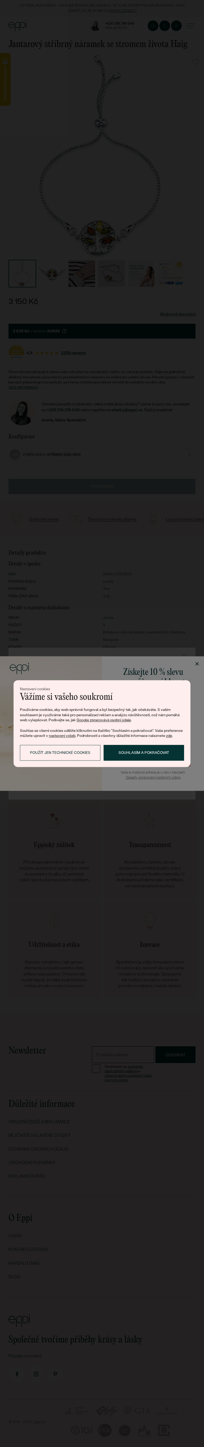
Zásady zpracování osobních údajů (153, 778)
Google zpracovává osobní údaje (103, 720)
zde (169, 736)
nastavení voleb (62, 736)
